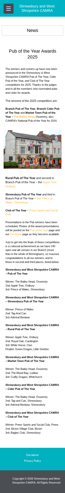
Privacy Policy (32, 460)
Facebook (16, 234)
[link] (24, 116)
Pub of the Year (39, 230)
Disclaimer (32, 455)
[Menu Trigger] (9, 9)
